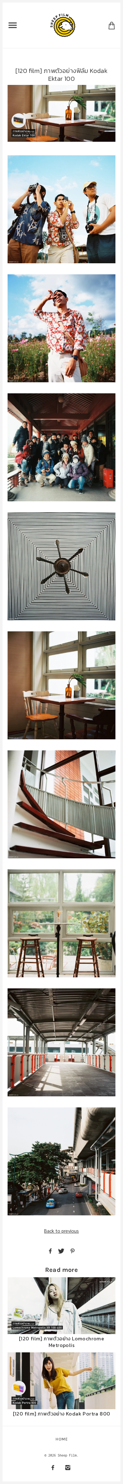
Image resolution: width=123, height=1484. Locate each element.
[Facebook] (53, 1467)
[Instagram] (67, 1467)
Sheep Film (67, 1455)
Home (62, 1439)
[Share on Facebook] (50, 1250)
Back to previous (61, 1231)
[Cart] (111, 25)
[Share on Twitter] (61, 1250)
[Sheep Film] (62, 24)
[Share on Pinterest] (72, 1250)
